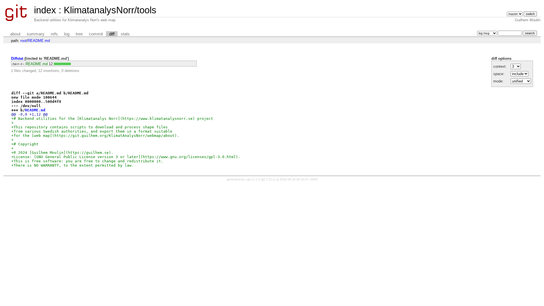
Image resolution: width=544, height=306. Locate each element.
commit (96, 34)
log (66, 34)
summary (35, 34)
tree (79, 34)
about (15, 34)
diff (111, 34)
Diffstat (17, 58)
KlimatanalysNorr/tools (110, 10)
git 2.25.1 (268, 179)
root (23, 41)
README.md (39, 41)
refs (54, 34)
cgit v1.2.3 (253, 179)
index (45, 10)
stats (125, 34)
